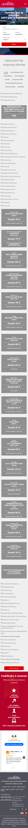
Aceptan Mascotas (17, 72)
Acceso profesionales (13, 822)
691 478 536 (6, 800)
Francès (22, 789)
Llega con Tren (10, 86)
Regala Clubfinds (21, 786)
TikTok (26, 809)
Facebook (19, 809)
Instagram (22, 809)
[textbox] (14, 29)
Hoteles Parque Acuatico (14, 83)
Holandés (12, 789)
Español (3, 789)
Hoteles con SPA (17, 79)
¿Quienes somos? (6, 786)
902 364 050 (6, 797)
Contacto (14, 786)
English (7, 789)
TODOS (6, 72)
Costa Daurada (19, 76)
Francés (3, 790)
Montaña (21, 86)
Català (17, 789)
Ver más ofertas (14, 668)
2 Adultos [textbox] (5, 39)
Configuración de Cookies (13, 824)
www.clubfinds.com (8, 3)
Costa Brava (8, 76)
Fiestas (7, 79)
